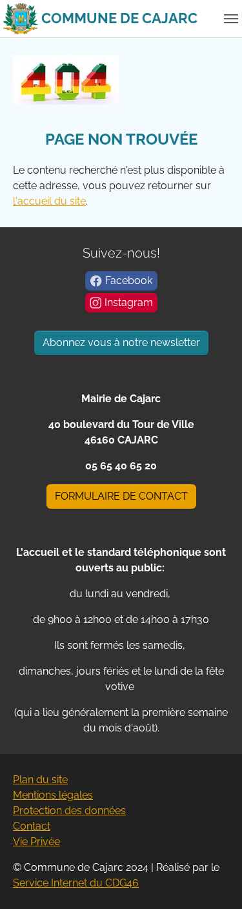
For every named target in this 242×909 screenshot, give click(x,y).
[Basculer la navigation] (231, 19)
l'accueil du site (49, 201)
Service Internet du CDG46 (76, 883)
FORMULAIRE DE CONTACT (121, 496)
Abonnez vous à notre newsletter (121, 342)
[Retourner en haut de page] (213, 880)
